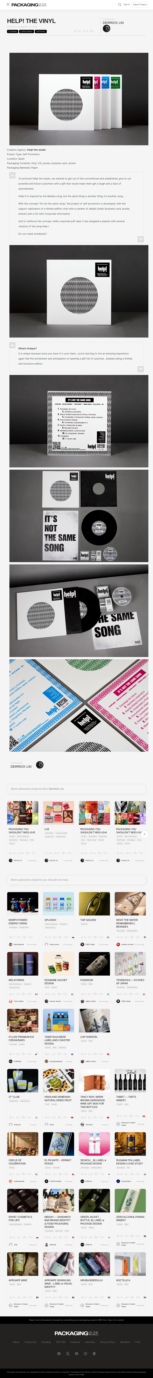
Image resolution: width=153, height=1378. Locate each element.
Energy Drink (24, 927)
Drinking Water (132, 931)
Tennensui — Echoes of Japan (130, 982)
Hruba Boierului (91, 1280)
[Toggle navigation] (8, 4)
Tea (128, 1167)
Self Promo (40, 31)
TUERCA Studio (55, 1181)
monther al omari (127, 944)
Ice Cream (13, 1044)
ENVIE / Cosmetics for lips (20, 1219)
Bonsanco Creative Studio (128, 1124)
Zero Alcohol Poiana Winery (130, 1219)
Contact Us (30, 1342)
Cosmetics (63, 924)
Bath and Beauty (23, 836)
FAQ (137, 1342)
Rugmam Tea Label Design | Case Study (129, 1162)
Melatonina (16, 980)
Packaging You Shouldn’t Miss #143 (129, 831)
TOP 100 (60, 1342)
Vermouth (56, 1167)
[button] (119, 5)
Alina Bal (53, 1245)
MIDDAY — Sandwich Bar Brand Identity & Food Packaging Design (58, 1222)
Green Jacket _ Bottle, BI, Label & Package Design (92, 1220)
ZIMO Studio (90, 944)
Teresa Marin (18, 1001)
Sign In (127, 4)
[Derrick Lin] (106, 28)
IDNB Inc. (89, 1181)
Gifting (12, 1167)
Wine (90, 984)
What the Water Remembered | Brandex (127, 923)
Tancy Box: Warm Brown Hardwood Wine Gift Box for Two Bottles (92, 1102)
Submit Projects (140, 4)
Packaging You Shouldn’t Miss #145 (22, 831)
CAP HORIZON (88, 1037)
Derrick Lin (113, 23)
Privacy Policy (107, 1342)
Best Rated (13, 840)
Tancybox (89, 1124)
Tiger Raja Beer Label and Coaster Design (57, 1040)
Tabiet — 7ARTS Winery (126, 1098)
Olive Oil (84, 924)
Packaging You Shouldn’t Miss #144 (93, 831)
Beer (54, 1047)
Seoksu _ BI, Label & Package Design (93, 1162)
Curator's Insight (61, 833)
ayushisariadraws (56, 1061)
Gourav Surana (55, 1001)
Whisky (91, 1227)
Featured (75, 1342)
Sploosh (50, 920)
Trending (46, 1342)
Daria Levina (54, 944)
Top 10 (12, 843)
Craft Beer (62, 1047)
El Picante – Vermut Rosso (58, 1162)
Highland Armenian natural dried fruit (58, 1098)
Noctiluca (123, 1280)
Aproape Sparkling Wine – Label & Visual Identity (58, 1283)
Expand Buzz (126, 1181)
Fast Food (58, 1231)
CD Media (13, 31)
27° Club (14, 1097)
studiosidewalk (19, 1181)
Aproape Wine (18, 1280)
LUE (47, 829)
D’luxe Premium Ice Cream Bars (21, 1039)
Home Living (91, 840)
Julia (15, 1245)
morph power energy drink (18, 922)
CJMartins (17, 1061)
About (16, 1342)
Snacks (101, 840)
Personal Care (50, 927)
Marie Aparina (19, 944)
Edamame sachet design (56, 982)
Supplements (60, 836)
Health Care (49, 836)
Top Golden (88, 920)
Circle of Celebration (17, 1162)
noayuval (17, 1124)
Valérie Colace (91, 1001)
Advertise (90, 1342)
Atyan (52, 1124)
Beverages (23, 840)
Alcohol (12, 836)
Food (31, 840)
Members (125, 1342)
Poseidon (86, 980)
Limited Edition (26, 31)
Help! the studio (36, 149)
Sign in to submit (116, 1320)
